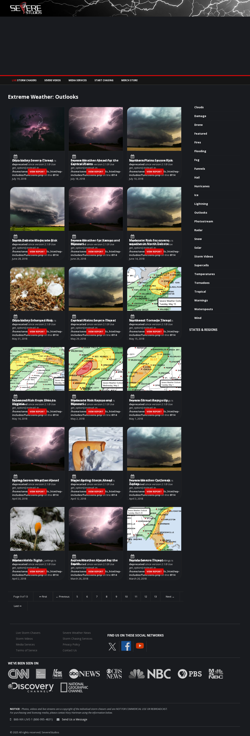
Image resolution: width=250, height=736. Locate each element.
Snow (198, 239)
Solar (197, 247)
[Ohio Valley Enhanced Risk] (37, 289)
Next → (170, 596)
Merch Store (129, 80)
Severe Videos (52, 80)
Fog (196, 160)
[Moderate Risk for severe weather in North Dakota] (154, 209)
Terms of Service (26, 650)
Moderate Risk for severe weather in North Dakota (149, 242)
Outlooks (200, 212)
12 (145, 596)
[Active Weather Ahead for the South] (96, 529)
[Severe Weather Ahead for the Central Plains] (96, 129)
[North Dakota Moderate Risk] (37, 209)
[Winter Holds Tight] (37, 529)
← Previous (63, 596)
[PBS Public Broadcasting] (190, 673)
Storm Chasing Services (77, 638)
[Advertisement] (125, 46)
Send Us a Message (74, 719)
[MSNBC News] (216, 673)
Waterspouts (203, 309)
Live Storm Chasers (28, 633)
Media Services (78, 80)
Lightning (201, 204)
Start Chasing (104, 80)
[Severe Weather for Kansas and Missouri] (96, 209)
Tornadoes (202, 283)
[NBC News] (150, 673)
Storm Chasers (24, 80)
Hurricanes (202, 186)
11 (136, 596)
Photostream (203, 221)
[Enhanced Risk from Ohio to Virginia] (37, 369)
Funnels (199, 168)
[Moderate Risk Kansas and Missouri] (96, 369)
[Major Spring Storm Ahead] (96, 449)
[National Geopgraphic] (74, 687)
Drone (198, 125)
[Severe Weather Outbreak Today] (154, 449)
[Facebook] (126, 645)
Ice (196, 195)
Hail (197, 177)
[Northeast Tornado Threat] (154, 289)
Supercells (201, 265)
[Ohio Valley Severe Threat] (37, 129)
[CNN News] (18, 673)
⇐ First (43, 596)
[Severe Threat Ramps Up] (154, 369)
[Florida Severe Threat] (154, 529)
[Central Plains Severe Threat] (96, 289)
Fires (197, 142)
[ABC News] (84, 673)
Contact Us (70, 650)
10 (126, 596)
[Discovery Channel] (31, 687)
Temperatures (204, 274)
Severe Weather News (77, 633)
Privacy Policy (71, 644)
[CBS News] (114, 673)
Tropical (200, 291)
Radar (198, 230)
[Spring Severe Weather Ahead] (37, 449)
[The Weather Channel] (41, 673)
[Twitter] (112, 646)
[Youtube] (140, 645)
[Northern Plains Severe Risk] (154, 129)
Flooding (200, 151)
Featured (200, 133)
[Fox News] (57, 673)
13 (155, 596)
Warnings (201, 300)
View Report (37, 171)
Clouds (199, 107)
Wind (197, 318)
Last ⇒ (17, 606)
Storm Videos (203, 256)
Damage (200, 116)
